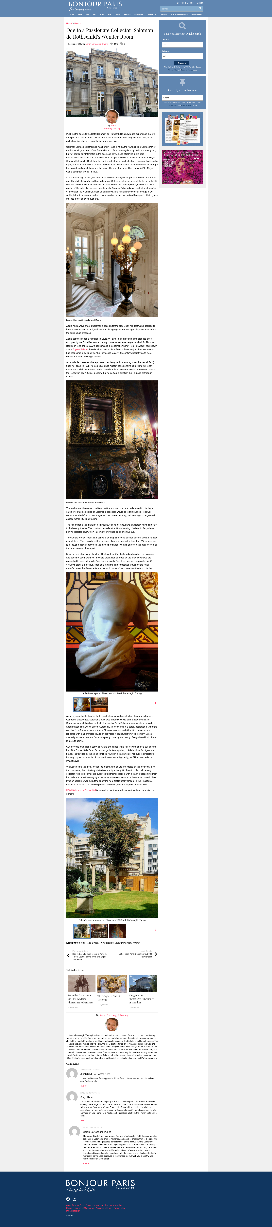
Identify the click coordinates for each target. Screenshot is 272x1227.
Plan (72, 14)
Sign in (200, 2)
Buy (109, 14)
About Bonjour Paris (75, 1205)
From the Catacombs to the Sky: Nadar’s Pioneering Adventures (81, 999)
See (87, 14)
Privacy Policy (173, 70)
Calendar (151, 14)
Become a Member (185, 2)
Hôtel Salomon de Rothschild (81, 790)
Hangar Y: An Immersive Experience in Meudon (141, 999)
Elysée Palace (80, 349)
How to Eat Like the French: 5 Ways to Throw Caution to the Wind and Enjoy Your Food (89, 955)
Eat (94, 14)
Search (182, 63)
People (127, 14)
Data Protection (73, 1210)
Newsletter (197, 14)
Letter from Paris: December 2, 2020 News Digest (135, 954)
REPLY (83, 1085)
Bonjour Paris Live (179, 14)
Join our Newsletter (113, 1205)
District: (165, 39)
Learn (117, 14)
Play (102, 14)
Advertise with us (103, 1207)
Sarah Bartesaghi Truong (97, 43)
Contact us (89, 1207)
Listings (163, 14)
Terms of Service (187, 70)
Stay (80, 14)
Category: (166, 51)
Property (138, 14)
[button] (82, 999)
